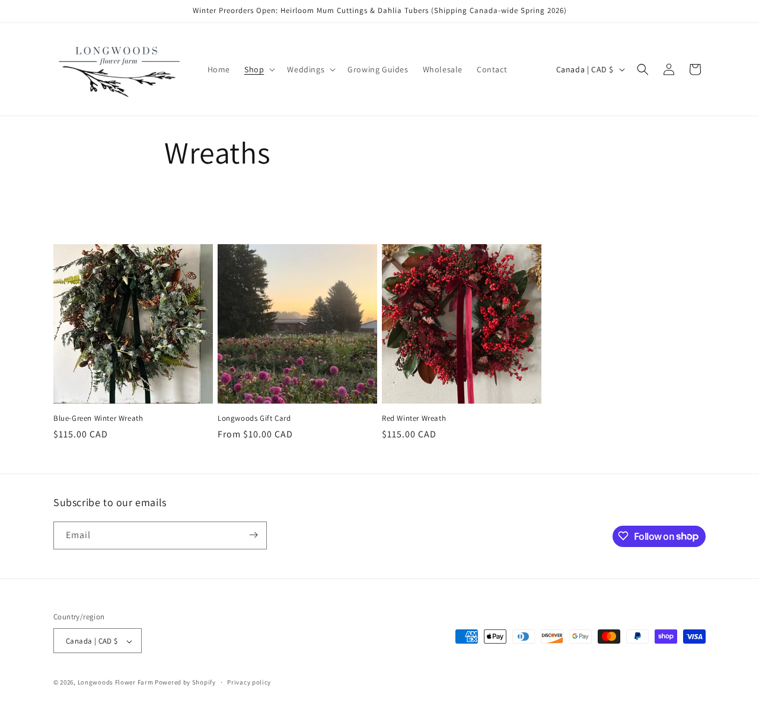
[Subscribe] (253, 535)
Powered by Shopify (185, 683)
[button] (258, 69)
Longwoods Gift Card (254, 418)
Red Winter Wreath (414, 418)
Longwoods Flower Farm (116, 683)
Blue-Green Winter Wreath (98, 418)
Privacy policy (249, 682)
